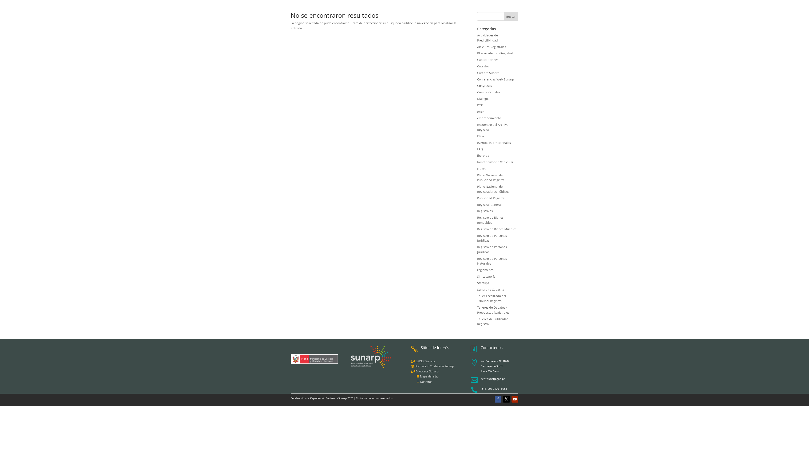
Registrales (485, 211)
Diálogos (483, 99)
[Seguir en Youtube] (515, 399)
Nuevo (481, 169)
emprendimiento (489, 118)
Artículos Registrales (491, 47)
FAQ (480, 149)
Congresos (484, 86)
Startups (483, 283)
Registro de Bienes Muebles (497, 229)
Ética (480, 136)
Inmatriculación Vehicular (495, 162)
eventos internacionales (494, 143)
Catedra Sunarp (488, 73)
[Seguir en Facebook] (498, 399)
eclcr (480, 112)
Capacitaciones (487, 60)
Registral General (489, 205)
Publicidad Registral (491, 198)
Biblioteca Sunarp (426, 371)
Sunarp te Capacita (490, 290)
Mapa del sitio (429, 376)
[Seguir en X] (506, 399)
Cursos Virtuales (488, 92)
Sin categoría (486, 276)
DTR (480, 105)
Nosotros (426, 382)
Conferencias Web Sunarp (495, 79)
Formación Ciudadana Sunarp (434, 366)
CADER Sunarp (425, 361)
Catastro (483, 66)
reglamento (485, 270)
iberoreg (483, 156)
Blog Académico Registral (495, 53)
